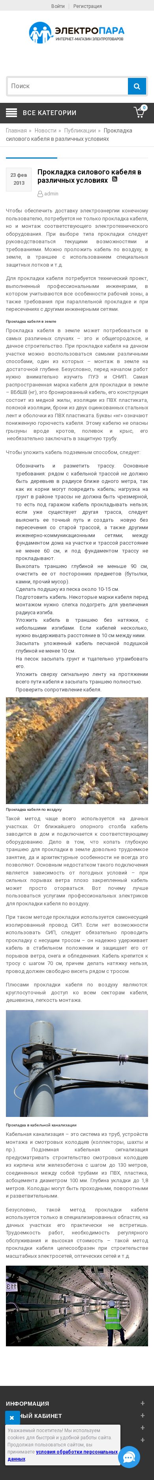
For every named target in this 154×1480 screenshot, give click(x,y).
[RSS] (115, 179)
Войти (58, 6)
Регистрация (87, 6)
